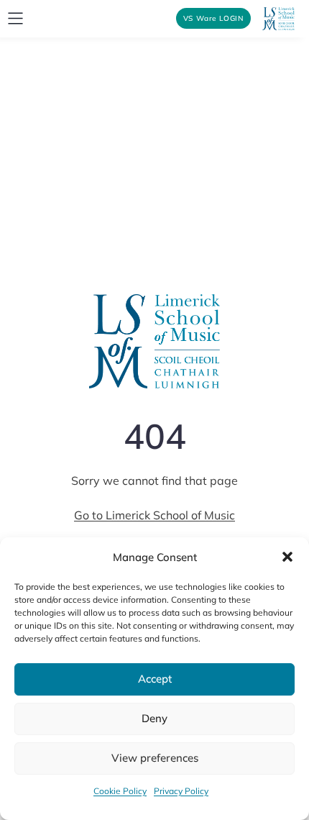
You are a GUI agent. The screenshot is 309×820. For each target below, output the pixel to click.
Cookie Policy (120, 790)
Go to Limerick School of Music (154, 515)
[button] (287, 557)
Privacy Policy (181, 790)
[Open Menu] (15, 18)
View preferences (154, 758)
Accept (155, 678)
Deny (154, 718)
